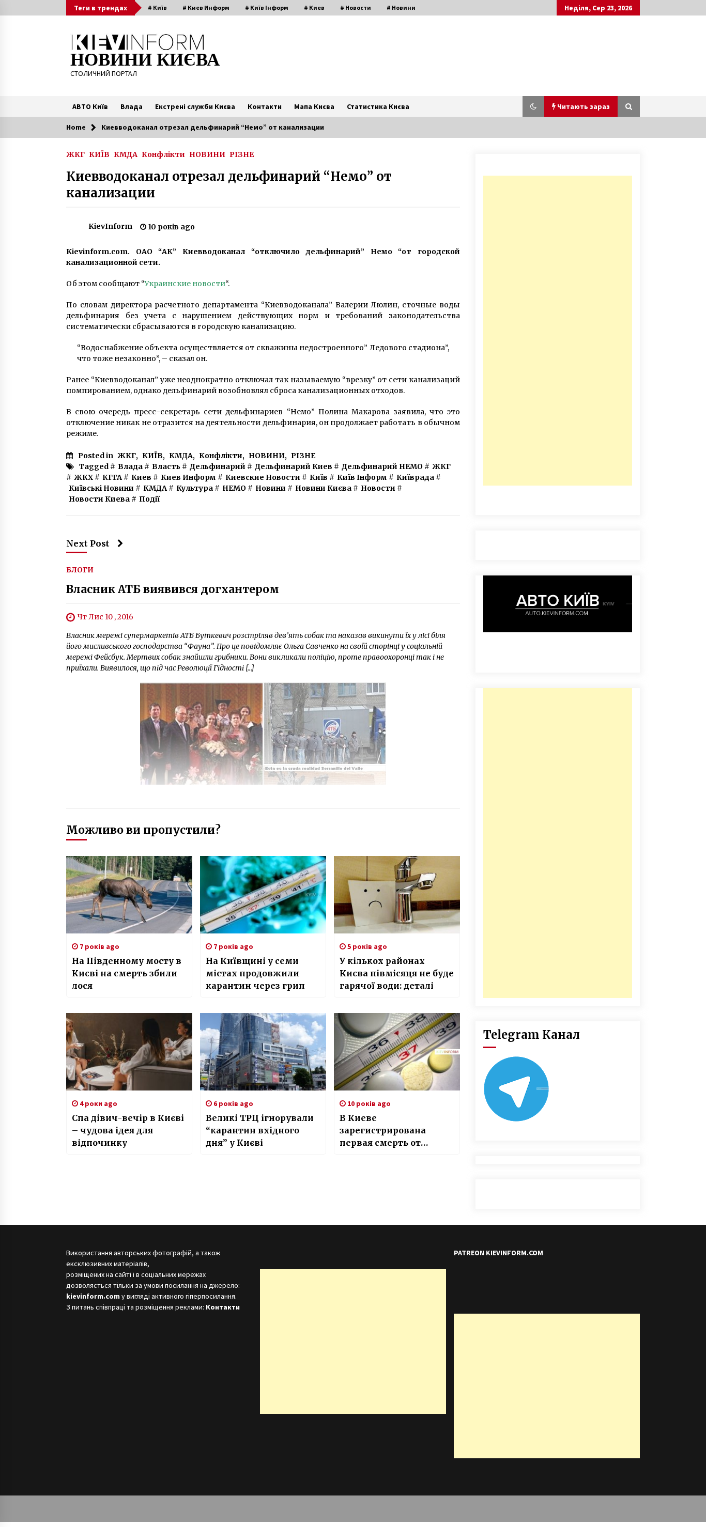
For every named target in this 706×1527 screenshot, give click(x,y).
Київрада (415, 477)
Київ (319, 477)
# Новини (401, 7)
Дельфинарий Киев (293, 466)
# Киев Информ (205, 7)
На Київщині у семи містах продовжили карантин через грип (255, 973)
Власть (166, 466)
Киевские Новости (262, 477)
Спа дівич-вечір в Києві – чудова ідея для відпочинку (128, 1130)
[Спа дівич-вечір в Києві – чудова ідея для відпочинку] (129, 1051)
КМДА (125, 154)
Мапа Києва (314, 106)
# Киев (314, 7)
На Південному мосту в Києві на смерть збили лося (126, 973)
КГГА (112, 477)
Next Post (88, 543)
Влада (131, 106)
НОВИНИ (207, 154)
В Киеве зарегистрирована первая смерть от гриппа (383, 1131)
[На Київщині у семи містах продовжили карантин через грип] (263, 894)
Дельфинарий (217, 466)
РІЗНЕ (241, 154)
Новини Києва (323, 488)
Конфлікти (163, 154)
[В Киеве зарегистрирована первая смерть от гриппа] (397, 1051)
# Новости (355, 7)
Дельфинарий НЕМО (382, 466)
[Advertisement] (557, 331)
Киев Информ (188, 477)
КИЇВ (99, 154)
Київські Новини (101, 488)
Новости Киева (99, 499)
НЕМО (234, 488)
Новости (378, 488)
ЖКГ (75, 154)
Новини (270, 488)
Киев (141, 477)
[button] (533, 106)
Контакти (265, 106)
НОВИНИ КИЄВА (145, 60)
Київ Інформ (362, 477)
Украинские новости (185, 283)
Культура (194, 488)
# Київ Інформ (266, 7)
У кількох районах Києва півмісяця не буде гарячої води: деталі (397, 973)
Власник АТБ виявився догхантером (172, 589)
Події (149, 499)
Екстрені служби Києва (195, 106)
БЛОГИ (80, 569)
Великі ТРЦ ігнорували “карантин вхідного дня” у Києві (260, 1130)
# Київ (157, 7)
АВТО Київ (90, 106)
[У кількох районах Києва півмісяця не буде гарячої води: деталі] (397, 894)
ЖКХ (83, 477)
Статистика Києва (378, 106)
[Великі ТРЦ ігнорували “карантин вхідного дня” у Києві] (263, 1051)
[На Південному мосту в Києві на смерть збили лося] (129, 894)
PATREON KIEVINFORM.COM (498, 1252)
